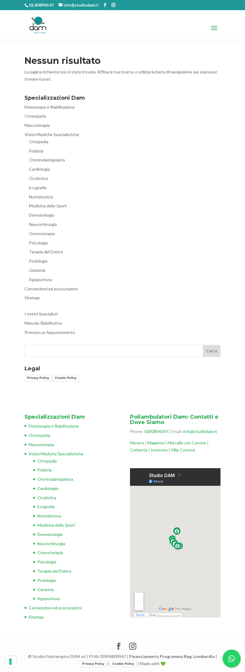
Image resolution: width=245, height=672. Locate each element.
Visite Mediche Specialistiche (51, 134)
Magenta (156, 442)
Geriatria (37, 270)
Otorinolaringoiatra (47, 159)
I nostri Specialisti (41, 313)
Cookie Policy (65, 378)
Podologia (38, 260)
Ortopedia (38, 141)
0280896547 (156, 431)
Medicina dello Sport (48, 205)
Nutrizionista (41, 196)
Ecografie (38, 187)
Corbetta (138, 449)
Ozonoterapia (42, 233)
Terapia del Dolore (46, 251)
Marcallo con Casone (187, 442)
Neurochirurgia (43, 224)
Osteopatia (35, 115)
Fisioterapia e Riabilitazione (49, 107)
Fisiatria (36, 150)
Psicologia (38, 242)
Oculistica (38, 178)
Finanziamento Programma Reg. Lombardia (172, 656)
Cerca (211, 350)
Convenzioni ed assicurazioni (51, 288)
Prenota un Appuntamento (49, 332)
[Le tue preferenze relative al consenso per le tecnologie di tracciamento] (10, 661)
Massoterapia (37, 125)
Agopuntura (40, 279)
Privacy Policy (38, 378)
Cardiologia (39, 169)
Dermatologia (41, 215)
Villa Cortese (183, 449)
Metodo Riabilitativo (43, 323)
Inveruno (160, 449)
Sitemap (32, 297)
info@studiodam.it (200, 431)
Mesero (137, 442)
